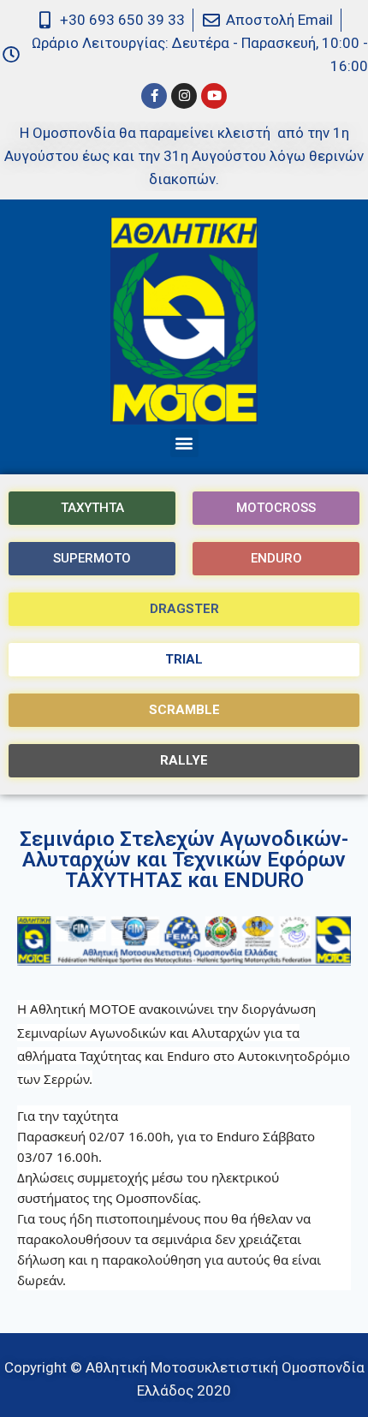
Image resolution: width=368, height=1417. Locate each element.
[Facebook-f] (154, 96)
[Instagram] (184, 96)
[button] (184, 443)
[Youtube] (214, 96)
